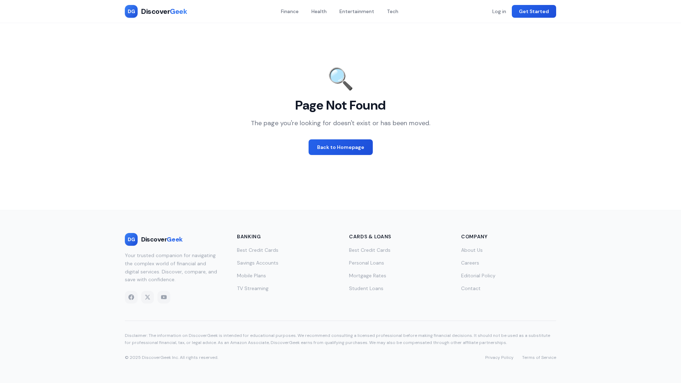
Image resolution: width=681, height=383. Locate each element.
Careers (470, 263)
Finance (290, 11)
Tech (392, 11)
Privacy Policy (499, 357)
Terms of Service (539, 357)
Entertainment (356, 11)
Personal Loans (366, 263)
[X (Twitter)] (147, 297)
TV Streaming (252, 288)
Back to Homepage (340, 147)
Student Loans (366, 288)
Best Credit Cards (257, 250)
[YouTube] (163, 297)
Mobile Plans (251, 275)
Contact (471, 288)
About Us (472, 250)
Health (319, 11)
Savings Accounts (257, 263)
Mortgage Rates (367, 275)
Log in (499, 11)
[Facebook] (131, 297)
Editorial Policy (478, 275)
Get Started (534, 11)
